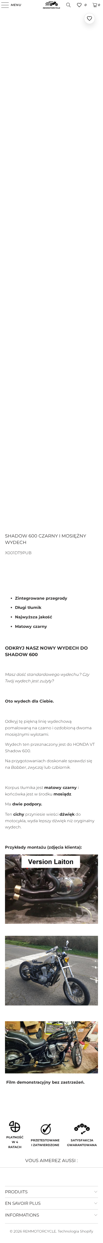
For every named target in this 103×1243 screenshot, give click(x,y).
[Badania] (68, 5)
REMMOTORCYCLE (39, 1231)
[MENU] (2, 5)
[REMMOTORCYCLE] (51, 5)
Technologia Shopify (75, 1231)
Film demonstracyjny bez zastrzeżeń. (44, 1082)
